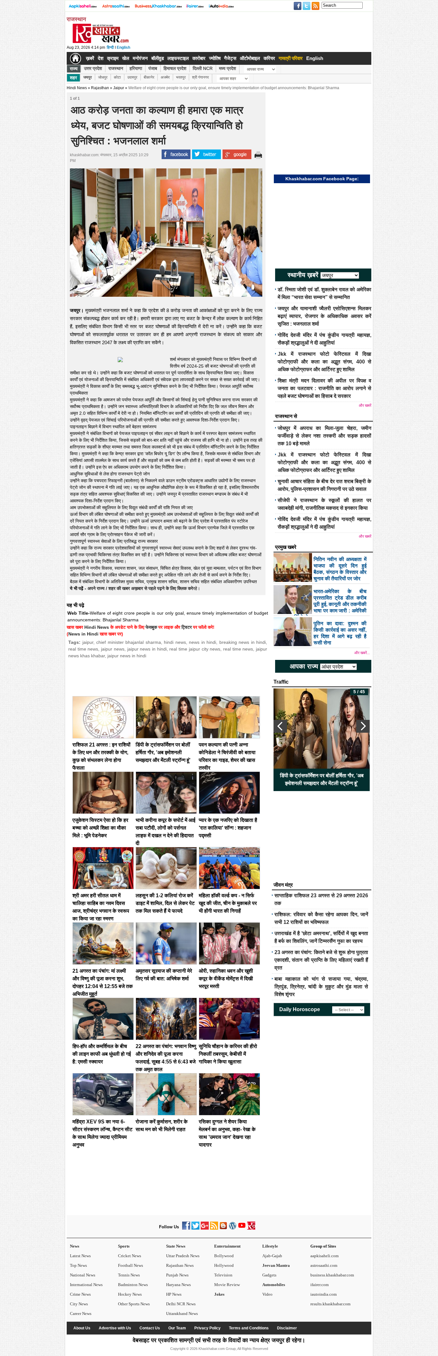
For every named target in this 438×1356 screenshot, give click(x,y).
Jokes (219, 1294)
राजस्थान (115, 68)
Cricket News (129, 1255)
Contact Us (149, 1328)
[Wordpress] (233, 1228)
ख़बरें (90, 58)
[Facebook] (186, 1228)
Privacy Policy (207, 1328)
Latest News (80, 1255)
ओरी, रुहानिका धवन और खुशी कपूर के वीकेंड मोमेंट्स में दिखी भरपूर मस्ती (226, 978)
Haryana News (178, 1284)
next (363, 726)
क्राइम (113, 58)
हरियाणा (136, 68)
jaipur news (112, 649)
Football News (130, 1265)
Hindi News (77, 88)
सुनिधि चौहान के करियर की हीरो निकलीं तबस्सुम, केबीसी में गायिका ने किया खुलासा (228, 1054)
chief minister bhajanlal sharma (128, 642)
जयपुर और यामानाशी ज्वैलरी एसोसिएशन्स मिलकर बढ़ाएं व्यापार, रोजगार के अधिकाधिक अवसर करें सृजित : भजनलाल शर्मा (324, 316)
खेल (125, 58)
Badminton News (133, 1284)
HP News (173, 1294)
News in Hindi (83, 633)
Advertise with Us (115, 1328)
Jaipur (118, 88)
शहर (73, 77)
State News (175, 1246)
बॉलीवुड (157, 58)
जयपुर (87, 77)
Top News (78, 1265)
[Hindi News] (100, 41)
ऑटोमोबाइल (250, 58)
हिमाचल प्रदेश (175, 68)
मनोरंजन (140, 58)
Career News (80, 1313)
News (74, 1246)
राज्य (74, 68)
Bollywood (224, 1255)
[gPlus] (205, 1228)
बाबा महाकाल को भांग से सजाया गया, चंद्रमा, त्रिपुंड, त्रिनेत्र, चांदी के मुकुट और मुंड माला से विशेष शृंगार (321, 986)
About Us (81, 1328)
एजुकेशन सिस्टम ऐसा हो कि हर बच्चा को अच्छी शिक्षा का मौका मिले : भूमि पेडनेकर (100, 827)
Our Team (177, 1328)
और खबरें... (362, 653)
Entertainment (227, 1246)
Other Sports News (134, 1303)
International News (86, 1284)
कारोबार (199, 58)
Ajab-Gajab (272, 1255)
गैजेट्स (230, 58)
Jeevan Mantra (276, 1265)
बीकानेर (149, 77)
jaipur (87, 642)
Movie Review (227, 1284)
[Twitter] (195, 1228)
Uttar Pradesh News (182, 1255)
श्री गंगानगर (200, 77)
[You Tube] (242, 1228)
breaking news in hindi (242, 642)
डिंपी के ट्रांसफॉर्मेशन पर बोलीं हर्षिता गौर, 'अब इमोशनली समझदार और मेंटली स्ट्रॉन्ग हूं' (163, 752)
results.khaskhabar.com (330, 1303)
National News (82, 1275)
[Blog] (223, 1228)
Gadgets (269, 1275)
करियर (269, 58)
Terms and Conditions (249, 1328)
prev (280, 726)
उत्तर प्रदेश (93, 68)
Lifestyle (270, 1246)
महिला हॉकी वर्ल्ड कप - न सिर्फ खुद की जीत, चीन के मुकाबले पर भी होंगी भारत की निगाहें (228, 903)
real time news (83, 649)
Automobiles (273, 1284)
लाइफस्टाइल (178, 58)
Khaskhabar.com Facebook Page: (322, 178)
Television (223, 1275)
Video (267, 1294)
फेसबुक (151, 627)
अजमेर (165, 77)
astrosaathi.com (323, 1265)
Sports (124, 1246)
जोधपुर (102, 77)
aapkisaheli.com (324, 1255)
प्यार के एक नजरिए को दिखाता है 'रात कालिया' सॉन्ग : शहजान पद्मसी (228, 827)
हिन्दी (110, 47)
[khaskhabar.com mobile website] (251, 1228)
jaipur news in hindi (147, 649)
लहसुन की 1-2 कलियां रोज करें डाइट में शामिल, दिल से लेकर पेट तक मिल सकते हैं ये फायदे (165, 903)
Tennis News (129, 1275)
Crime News (80, 1294)
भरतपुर (181, 77)
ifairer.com (319, 1284)
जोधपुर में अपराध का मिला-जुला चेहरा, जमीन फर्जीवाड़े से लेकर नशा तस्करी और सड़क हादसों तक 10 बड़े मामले (324, 435)
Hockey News (130, 1294)
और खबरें (365, 405)
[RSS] (214, 1228)
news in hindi (202, 642)
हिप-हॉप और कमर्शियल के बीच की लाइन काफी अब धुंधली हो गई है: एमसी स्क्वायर (101, 1054)
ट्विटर (186, 627)
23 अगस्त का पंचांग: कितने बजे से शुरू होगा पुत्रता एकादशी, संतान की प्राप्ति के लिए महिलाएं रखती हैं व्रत (321, 960)
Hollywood (224, 1265)
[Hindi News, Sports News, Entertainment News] (75, 58)
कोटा (117, 77)
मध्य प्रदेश (227, 68)
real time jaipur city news (194, 649)
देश (101, 58)
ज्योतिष (215, 58)
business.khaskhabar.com (332, 1275)
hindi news (175, 642)
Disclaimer (287, 1328)
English (123, 47)
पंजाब (152, 68)
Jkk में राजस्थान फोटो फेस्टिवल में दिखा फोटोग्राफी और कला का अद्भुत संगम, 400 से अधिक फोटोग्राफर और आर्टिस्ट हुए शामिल (324, 361)
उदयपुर (132, 77)
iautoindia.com (323, 1294)
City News (79, 1303)
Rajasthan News (180, 1265)
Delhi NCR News (181, 1303)
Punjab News (177, 1275)
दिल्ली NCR (203, 68)
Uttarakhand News (182, 1313)
